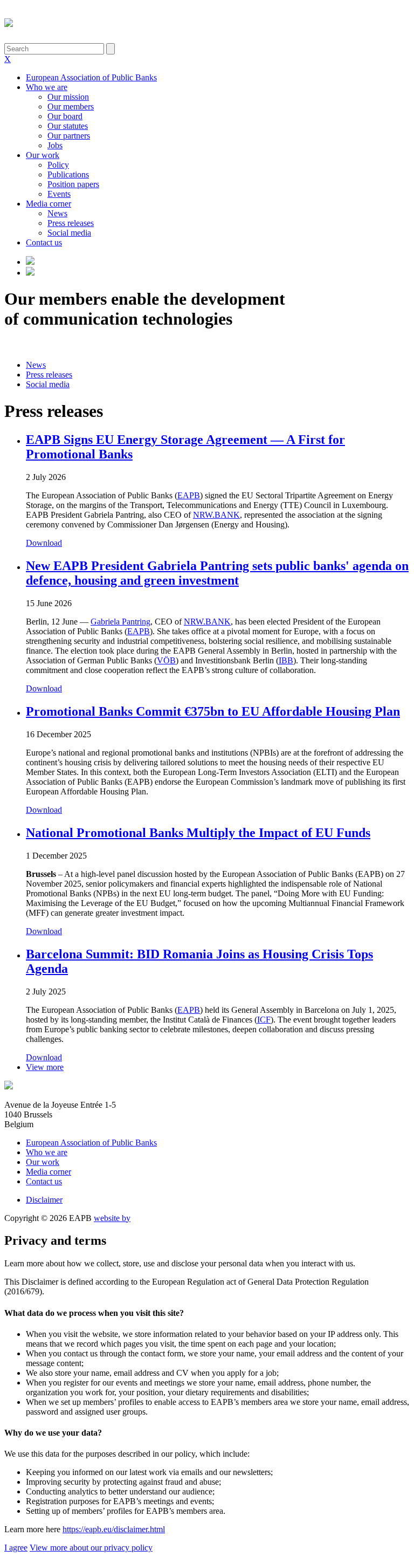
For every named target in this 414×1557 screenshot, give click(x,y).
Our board (64, 116)
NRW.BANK (207, 621)
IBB (286, 660)
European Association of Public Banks (91, 77)
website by (112, 1218)
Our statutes (67, 126)
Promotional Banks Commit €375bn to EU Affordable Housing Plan (213, 711)
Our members (70, 106)
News (57, 213)
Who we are (46, 87)
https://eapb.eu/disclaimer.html (114, 1529)
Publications (68, 174)
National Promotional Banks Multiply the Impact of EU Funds (198, 833)
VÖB (166, 660)
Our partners (68, 135)
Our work (42, 155)
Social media (69, 232)
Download (44, 542)
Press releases (70, 223)
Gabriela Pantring (120, 621)
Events (59, 193)
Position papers (73, 184)
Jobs (55, 145)
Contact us (44, 242)
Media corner (48, 203)
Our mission (68, 96)
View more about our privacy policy (91, 1547)
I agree (15, 1547)
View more (45, 1067)
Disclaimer (44, 1199)
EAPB (138, 631)
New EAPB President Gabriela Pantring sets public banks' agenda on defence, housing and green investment (217, 573)
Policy (58, 164)
